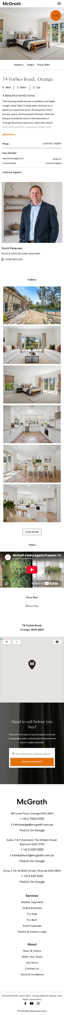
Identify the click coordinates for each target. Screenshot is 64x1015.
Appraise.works (39, 1011)
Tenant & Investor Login (32, 932)
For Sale (32, 914)
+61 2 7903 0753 (33, 819)
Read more (8, 134)
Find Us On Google (32, 830)
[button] (59, 3)
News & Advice (32, 951)
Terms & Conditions (32, 975)
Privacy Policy (35, 1000)
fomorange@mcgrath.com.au (33, 824)
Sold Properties (32, 926)
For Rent (32, 920)
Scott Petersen (12, 248)
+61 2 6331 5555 (33, 849)
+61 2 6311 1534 (33, 876)
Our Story (32, 963)
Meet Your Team (32, 957)
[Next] (58, 33)
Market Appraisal (32, 902)
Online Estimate (32, 908)
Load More (32, 531)
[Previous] (5, 33)
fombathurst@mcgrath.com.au (33, 855)
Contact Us (32, 969)
